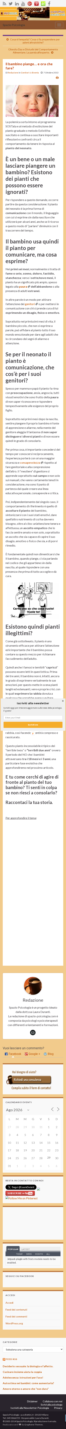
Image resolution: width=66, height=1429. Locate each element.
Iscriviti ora (33, 724)
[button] (33, 703)
